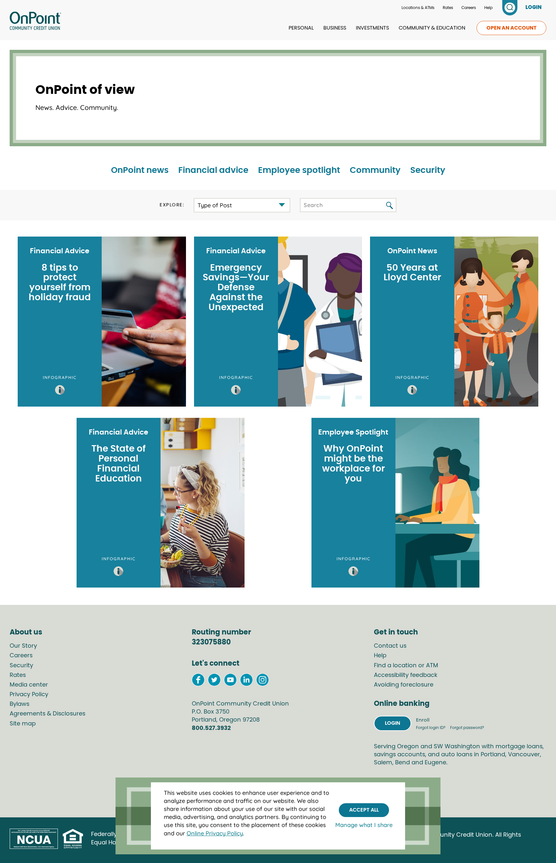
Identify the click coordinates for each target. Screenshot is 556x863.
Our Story (23, 646)
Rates (448, 8)
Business (334, 28)
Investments (372, 28)
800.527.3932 (211, 728)
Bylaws (19, 704)
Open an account (511, 28)
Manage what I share (364, 825)
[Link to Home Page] (35, 22)
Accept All (364, 810)
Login (392, 723)
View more (102, 322)
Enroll (423, 720)
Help (488, 8)
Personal (301, 28)
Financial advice (213, 170)
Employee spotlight (299, 170)
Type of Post (215, 205)
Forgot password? (467, 728)
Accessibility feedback (405, 675)
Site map (23, 724)
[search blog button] (389, 206)
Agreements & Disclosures (47, 714)
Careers (468, 8)
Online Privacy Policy (215, 833)
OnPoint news (140, 170)
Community (375, 170)
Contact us (390, 646)
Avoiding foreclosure (403, 685)
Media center (29, 685)
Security (427, 170)
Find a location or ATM (406, 666)
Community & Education (432, 28)
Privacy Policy (29, 694)
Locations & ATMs (418, 8)
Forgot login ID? (431, 728)
